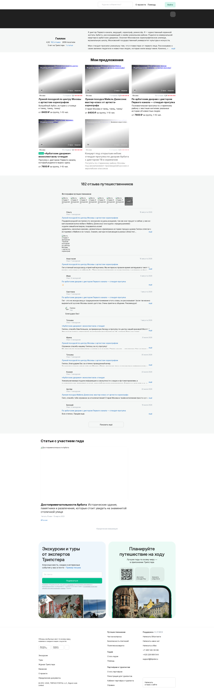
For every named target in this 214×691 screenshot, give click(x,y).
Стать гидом (112, 656)
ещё (150, 232)
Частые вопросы (114, 636)
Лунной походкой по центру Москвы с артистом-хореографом (90, 218)
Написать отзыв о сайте (151, 683)
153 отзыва (159, 95)
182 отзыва (55, 42)
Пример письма (73, 567)
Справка (110, 685)
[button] (170, 4)
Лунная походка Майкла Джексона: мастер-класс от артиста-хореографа (95, 395)
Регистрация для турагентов (119, 676)
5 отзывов (113, 150)
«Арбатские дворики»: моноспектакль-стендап (83, 326)
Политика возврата (115, 645)
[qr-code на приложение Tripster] (67, 647)
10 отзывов (66, 150)
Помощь (152, 4)
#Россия (44, 520)
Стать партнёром (114, 672)
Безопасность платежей (118, 641)
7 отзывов (67, 95)
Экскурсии (43, 655)
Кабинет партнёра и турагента (120, 681)
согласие (70, 585)
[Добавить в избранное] (41, 90)
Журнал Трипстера (47, 664)
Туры (41, 660)
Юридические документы (50, 678)
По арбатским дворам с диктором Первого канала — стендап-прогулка (94, 281)
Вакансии (43, 669)
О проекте (140, 4)
